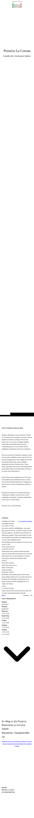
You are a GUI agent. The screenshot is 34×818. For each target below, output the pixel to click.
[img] (17, 211)
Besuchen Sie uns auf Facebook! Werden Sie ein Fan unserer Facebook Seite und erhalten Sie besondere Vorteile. (17, 744)
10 (31, 595)
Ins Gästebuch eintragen (25, 521)
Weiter (3, 595)
